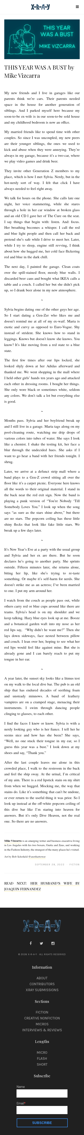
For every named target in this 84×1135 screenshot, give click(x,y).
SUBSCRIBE (42, 1123)
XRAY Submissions (42, 990)
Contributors (42, 984)
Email (20, 1103)
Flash (42, 1058)
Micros (42, 1024)
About (42, 978)
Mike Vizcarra (13, 841)
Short (42, 1064)
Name (21, 1087)
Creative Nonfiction (42, 1018)
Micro (42, 1052)
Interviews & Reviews (42, 1030)
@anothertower (36, 856)
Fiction (42, 1012)
